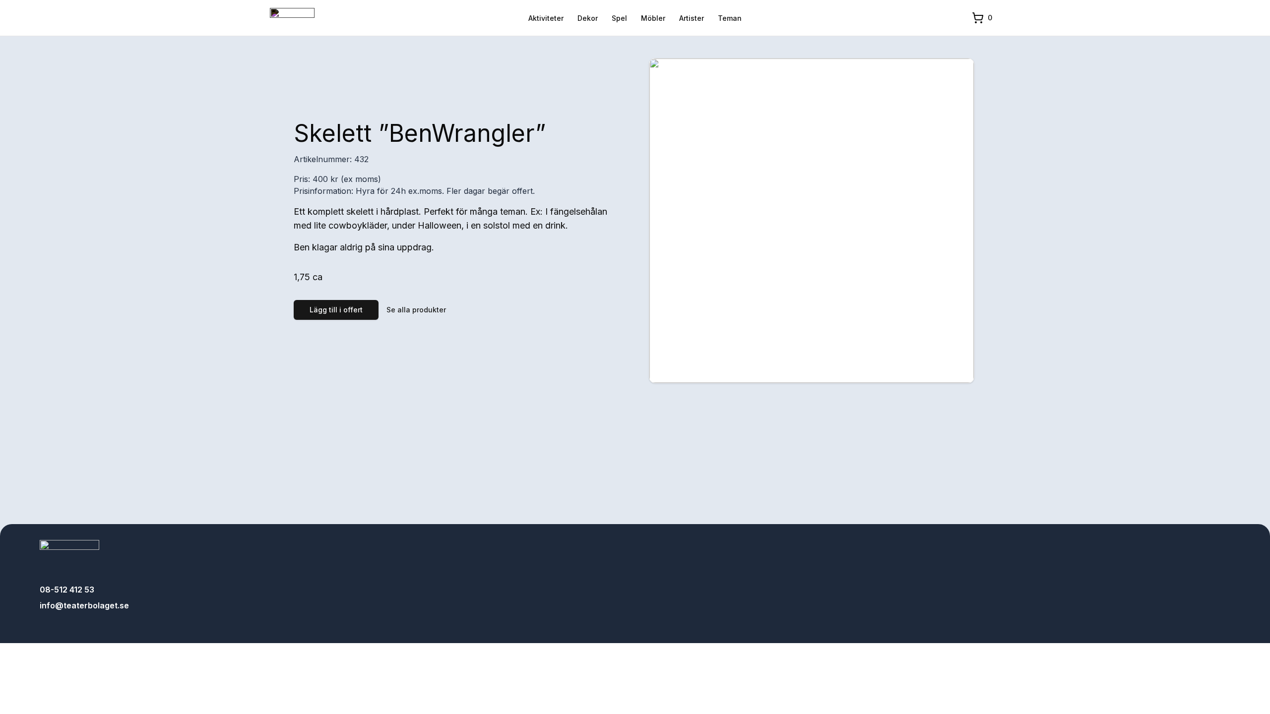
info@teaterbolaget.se (84, 605)
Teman (730, 18)
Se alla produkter (416, 309)
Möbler (653, 18)
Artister (691, 18)
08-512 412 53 (67, 590)
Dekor (587, 18)
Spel (619, 18)
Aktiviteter (546, 18)
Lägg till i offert (336, 309)
